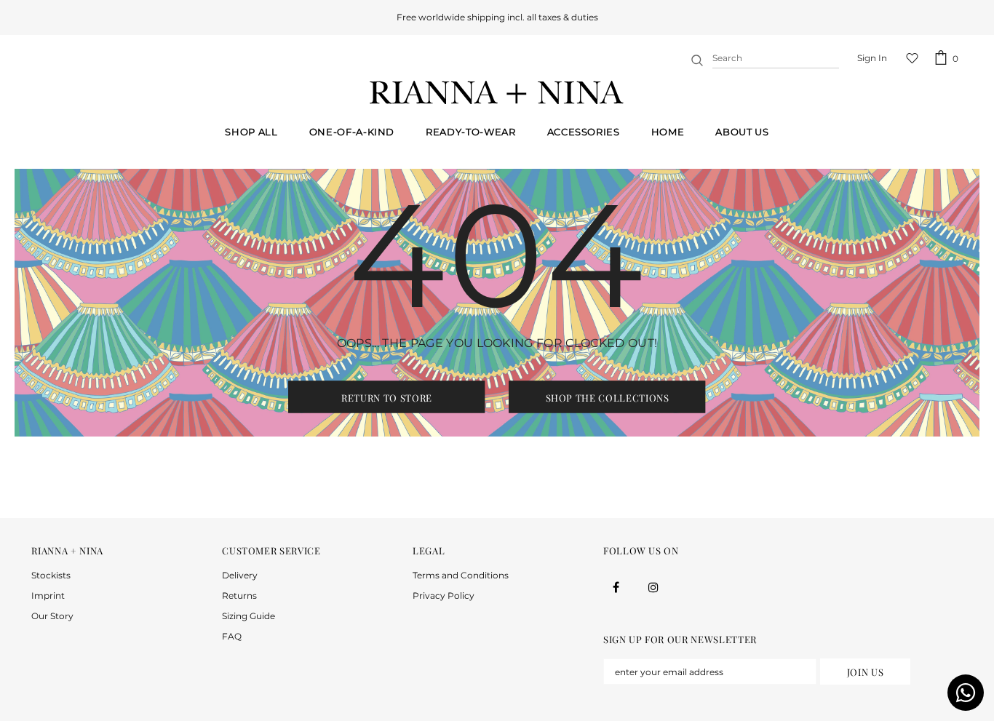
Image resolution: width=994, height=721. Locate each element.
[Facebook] (616, 586)
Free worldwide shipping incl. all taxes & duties (497, 17)
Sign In (872, 57)
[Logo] (497, 92)
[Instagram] (653, 586)
